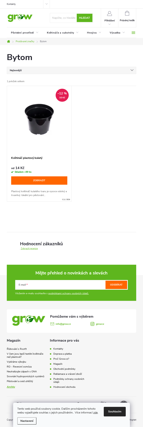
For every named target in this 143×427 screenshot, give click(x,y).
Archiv (11, 387)
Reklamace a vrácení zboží (67, 374)
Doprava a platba (62, 353)
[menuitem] (25, 32)
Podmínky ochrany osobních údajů (68, 380)
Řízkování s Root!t (17, 349)
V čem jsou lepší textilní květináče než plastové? (25, 355)
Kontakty (11, 4)
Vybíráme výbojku (16, 361)
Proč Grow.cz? (61, 359)
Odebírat (116, 284)
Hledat (84, 18)
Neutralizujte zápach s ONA (22, 371)
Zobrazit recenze (29, 248)
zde (95, 413)
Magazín (57, 364)
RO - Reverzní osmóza (19, 366)
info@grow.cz (63, 324)
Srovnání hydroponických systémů (25, 376)
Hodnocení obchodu (64, 387)
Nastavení (26, 421)
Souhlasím (114, 411)
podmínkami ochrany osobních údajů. (68, 293)
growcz (100, 324)
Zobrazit (39, 180)
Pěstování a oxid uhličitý (20, 381)
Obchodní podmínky (64, 369)
